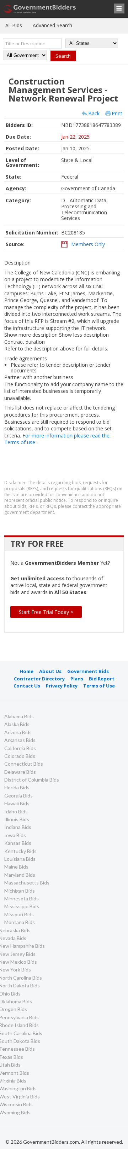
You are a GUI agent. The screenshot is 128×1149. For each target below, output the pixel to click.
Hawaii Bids (17, 803)
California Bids (20, 748)
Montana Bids (19, 922)
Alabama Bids (19, 716)
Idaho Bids (16, 811)
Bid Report (101, 678)
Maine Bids (16, 867)
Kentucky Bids (20, 851)
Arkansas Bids (20, 740)
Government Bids (88, 671)
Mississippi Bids (21, 906)
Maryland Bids (19, 875)
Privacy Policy (62, 686)
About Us (50, 671)
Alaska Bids (17, 724)
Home (26, 671)
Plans (76, 678)
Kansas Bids (17, 843)
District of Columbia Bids (31, 780)
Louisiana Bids (20, 859)
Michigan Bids (19, 891)
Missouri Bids (19, 914)
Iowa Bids (15, 835)
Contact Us (27, 686)
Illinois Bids (16, 819)
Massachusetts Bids (26, 883)
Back (94, 113)
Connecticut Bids (23, 764)
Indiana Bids (17, 827)
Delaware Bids (20, 772)
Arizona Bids (18, 732)
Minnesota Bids (21, 898)
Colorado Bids (19, 756)
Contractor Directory (39, 678)
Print (117, 113)
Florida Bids (17, 787)
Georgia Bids (18, 796)
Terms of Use (99, 686)
